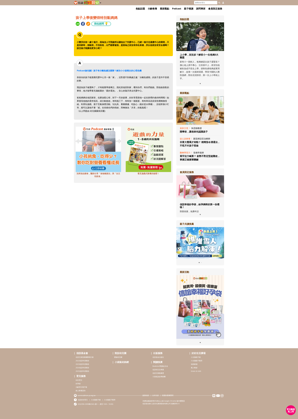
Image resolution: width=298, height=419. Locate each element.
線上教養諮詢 (80, 390)
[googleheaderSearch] (219, 2)
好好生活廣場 (199, 353)
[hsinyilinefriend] (214, 396)
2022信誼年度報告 (82, 361)
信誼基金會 (82, 353)
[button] (100, 2)
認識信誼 (145, 395)
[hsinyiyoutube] (218, 396)
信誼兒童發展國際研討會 (85, 357)
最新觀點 (164, 8)
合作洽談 (155, 395)
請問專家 (200, 8)
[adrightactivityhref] (200, 306)
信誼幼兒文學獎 (158, 369)
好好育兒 (79, 380)
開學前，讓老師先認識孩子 (194, 131)
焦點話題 (140, 8)
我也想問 (101, 23)
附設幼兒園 (120, 353)
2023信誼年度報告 (82, 364)
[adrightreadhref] (200, 242)
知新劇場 (194, 364)
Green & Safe (196, 371)
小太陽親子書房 (196, 361)
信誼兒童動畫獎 (158, 373)
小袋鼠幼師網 (122, 362)
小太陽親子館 (196, 357)
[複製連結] (88, 24)
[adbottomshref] (98, 149)
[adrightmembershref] (200, 187)
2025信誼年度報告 (82, 371)
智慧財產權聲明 (167, 395)
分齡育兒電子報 (81, 387)
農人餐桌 (194, 368)
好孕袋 (78, 383)
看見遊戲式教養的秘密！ (148, 173)
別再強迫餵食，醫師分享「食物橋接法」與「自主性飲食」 (98, 175)
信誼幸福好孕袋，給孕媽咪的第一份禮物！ (199, 206)
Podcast (176, 8)
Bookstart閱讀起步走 (160, 366)
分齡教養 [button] (152, 8)
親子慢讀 (188, 8)
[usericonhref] (222, 2)
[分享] (78, 24)
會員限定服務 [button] (215, 8)
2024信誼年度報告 (82, 368)
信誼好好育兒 (83, 400)
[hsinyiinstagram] (222, 396)
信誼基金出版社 (158, 357)
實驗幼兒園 (118, 357)
